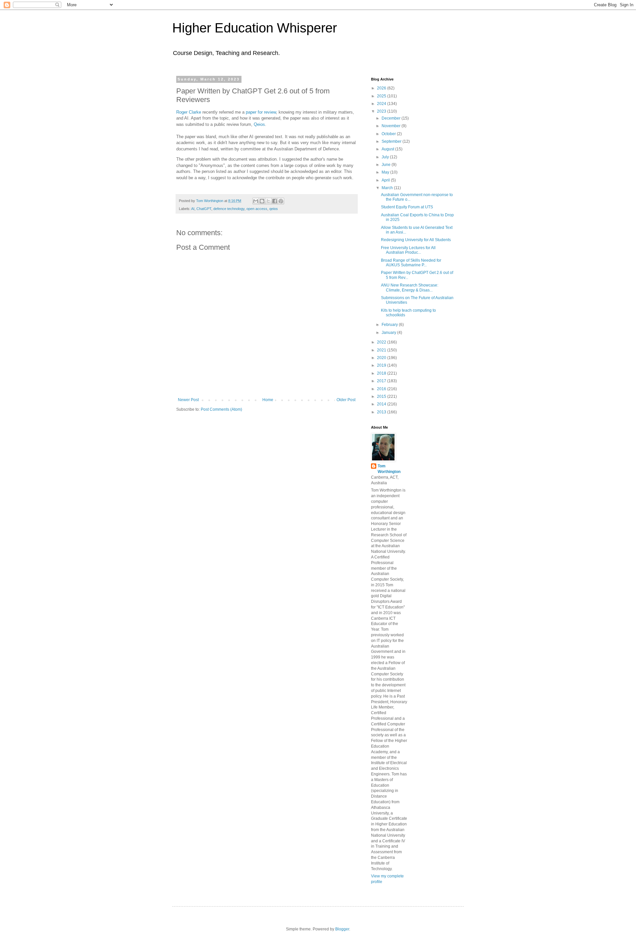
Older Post (346, 399)
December (391, 118)
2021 (382, 350)
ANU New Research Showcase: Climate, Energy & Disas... (409, 287)
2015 (382, 396)
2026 (382, 88)
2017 (382, 381)
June (387, 164)
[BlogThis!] (262, 201)
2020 (382, 357)
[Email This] (255, 201)
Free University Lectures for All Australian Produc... (408, 250)
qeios (273, 209)
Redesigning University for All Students (416, 239)
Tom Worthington (389, 469)
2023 (382, 111)
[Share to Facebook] (274, 201)
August (388, 149)
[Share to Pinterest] (281, 201)
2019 (382, 365)
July (386, 157)
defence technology (228, 209)
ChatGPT (203, 209)
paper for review (261, 112)
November (391, 126)
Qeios (259, 124)
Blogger (342, 929)
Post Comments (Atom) (221, 409)
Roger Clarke (188, 112)
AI (192, 209)
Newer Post (188, 399)
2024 (382, 103)
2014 (382, 404)
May (386, 172)
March (388, 187)
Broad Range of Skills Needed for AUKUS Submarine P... (411, 262)
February (390, 324)
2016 (382, 389)
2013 (382, 412)
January (389, 332)
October (389, 133)
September (392, 141)
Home (267, 399)
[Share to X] (268, 201)
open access (256, 209)
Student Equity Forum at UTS (407, 207)
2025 (382, 96)
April (386, 180)
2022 (382, 342)
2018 (382, 373)
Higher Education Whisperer (254, 28)
